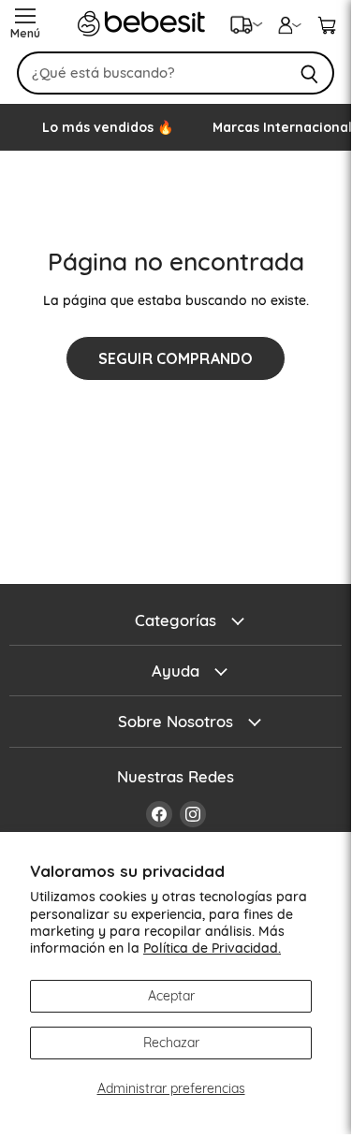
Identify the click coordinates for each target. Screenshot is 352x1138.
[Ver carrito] (326, 23)
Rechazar (171, 1042)
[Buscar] (309, 73)
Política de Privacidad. (212, 948)
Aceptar (171, 995)
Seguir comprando (176, 358)
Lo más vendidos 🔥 (107, 127)
